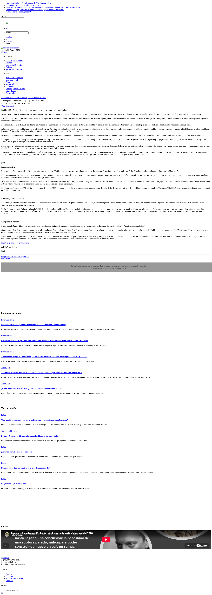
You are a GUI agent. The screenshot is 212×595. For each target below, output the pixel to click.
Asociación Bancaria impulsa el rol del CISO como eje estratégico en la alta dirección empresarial (41, 373)
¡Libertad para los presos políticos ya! (16, 452)
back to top (5, 259)
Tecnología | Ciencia (9, 431)
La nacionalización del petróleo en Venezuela (23, 5)
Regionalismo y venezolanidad (13, 484)
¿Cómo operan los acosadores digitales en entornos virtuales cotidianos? (31, 388)
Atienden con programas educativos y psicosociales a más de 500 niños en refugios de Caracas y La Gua (44, 357)
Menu (8, 28)
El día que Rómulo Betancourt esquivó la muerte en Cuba (23, 98)
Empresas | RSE (7, 320)
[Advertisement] (19, 293)
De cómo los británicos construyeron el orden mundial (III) (25, 468)
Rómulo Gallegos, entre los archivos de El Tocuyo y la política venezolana (35, 10)
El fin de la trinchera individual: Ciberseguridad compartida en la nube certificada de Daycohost (43, 7)
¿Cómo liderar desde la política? (18, 12)
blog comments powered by (15, 257)
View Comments (7, 106)
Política (4, 415)
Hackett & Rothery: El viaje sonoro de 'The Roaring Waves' (29, 3)
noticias (9, 41)
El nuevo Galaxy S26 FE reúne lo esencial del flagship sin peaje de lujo (30, 436)
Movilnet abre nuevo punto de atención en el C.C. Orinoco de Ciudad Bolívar (33, 325)
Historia (4, 463)
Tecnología (5, 368)
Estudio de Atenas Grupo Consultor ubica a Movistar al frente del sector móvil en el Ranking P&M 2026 (44, 341)
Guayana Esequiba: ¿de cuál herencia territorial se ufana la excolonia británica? (34, 420)
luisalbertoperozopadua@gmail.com (15, 243)
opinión (9, 37)
